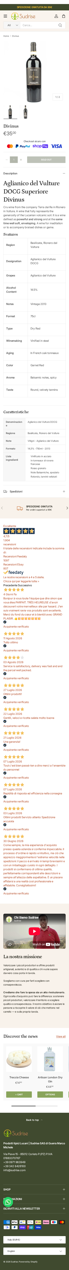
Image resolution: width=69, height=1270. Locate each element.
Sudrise (14, 1261)
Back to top (33, 1119)
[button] (63, 16)
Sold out (46, 159)
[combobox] (34, 25)
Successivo (25, 585)
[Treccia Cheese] (19, 1059)
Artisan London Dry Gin (50, 1079)
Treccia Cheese (19, 1077)
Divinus (15, 36)
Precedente (10, 585)
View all (61, 1036)
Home (6, 36)
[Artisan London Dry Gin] (50, 1059)
